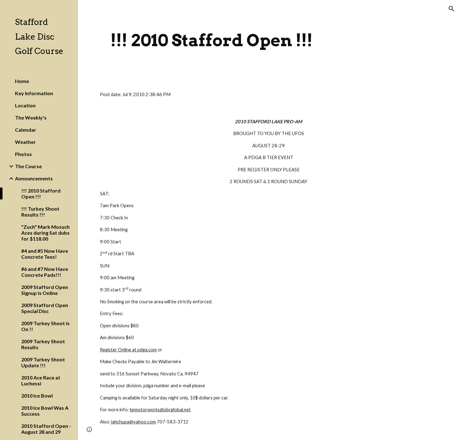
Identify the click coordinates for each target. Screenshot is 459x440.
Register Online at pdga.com (128, 349)
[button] (451, 8)
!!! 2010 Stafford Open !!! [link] (41, 193)
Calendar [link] (25, 130)
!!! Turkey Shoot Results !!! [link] (40, 212)
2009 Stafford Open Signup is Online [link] (44, 290)
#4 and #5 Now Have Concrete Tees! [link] (44, 254)
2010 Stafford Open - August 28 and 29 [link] (46, 429)
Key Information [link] (34, 93)
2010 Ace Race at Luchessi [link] (40, 380)
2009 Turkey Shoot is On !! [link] (45, 326)
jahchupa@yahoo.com (133, 421)
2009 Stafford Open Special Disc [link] (44, 308)
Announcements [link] (34, 178)
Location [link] (25, 105)
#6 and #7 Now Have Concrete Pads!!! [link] (44, 272)
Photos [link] (23, 154)
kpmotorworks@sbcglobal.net (160, 409)
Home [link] (22, 81)
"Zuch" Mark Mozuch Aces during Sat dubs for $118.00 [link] (45, 233)
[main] (211, 40)
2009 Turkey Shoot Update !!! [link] (43, 362)
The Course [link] (28, 166)
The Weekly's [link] (31, 117)
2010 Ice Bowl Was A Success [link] (44, 411)
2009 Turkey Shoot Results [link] (43, 344)
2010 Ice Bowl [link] (37, 395)
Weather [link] (25, 142)
